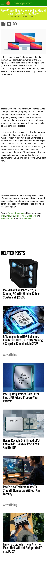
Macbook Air (30, 216)
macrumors (27, 219)
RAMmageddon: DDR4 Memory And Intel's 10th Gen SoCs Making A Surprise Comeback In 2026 (23, 340)
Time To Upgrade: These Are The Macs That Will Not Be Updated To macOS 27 (23, 547)
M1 (12, 216)
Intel (8, 216)
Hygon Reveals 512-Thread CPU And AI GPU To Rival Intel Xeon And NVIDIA (21, 444)
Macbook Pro (7, 219)
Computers (20, 213)
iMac (3, 216)
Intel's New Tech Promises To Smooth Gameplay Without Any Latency (21, 490)
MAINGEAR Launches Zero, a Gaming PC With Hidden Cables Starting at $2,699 (21, 293)
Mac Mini (19, 216)
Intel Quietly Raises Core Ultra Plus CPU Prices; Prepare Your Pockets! (21, 397)
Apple (10, 213)
